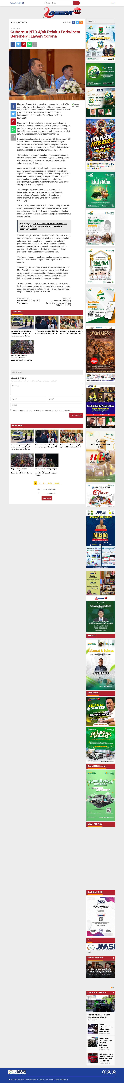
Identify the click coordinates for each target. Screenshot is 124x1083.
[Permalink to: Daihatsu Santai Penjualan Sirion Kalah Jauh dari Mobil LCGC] (93, 1058)
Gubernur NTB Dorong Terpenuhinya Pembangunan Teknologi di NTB (58, 301)
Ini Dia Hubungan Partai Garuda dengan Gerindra (101, 970)
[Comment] (34, 44)
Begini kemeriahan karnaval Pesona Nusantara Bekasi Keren (21, 358)
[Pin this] (23, 44)
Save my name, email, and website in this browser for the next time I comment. (43, 410)
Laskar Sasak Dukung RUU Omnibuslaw (28, 300)
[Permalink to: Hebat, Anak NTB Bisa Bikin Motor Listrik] (100, 1004)
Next (57, 483)
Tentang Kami (19, 1079)
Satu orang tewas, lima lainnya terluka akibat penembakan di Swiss (21, 333)
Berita (24, 40)
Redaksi (64, 1079)
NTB (28, 40)
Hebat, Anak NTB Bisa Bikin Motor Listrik (99, 1016)
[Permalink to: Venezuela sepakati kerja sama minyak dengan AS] (46, 322)
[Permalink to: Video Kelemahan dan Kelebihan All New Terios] (93, 1028)
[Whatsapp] (29, 44)
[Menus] (113, 3)
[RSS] (81, 22)
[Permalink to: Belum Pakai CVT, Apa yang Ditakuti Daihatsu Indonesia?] (93, 1042)
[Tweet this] (18, 44)
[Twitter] (77, 22)
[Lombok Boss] (62, 12)
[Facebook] (74, 22)
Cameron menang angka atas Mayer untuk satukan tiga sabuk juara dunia (46, 472)
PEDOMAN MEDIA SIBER (49, 1079)
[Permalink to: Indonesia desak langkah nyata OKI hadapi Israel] (71, 322)
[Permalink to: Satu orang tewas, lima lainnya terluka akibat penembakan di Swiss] (22, 322)
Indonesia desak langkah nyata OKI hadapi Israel (71, 446)
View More (47, 498)
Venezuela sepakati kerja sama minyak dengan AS (46, 446)
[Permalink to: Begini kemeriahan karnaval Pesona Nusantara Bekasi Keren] (22, 347)
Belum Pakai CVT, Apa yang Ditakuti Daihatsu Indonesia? (105, 1042)
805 (50, 483)
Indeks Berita (32, 1079)
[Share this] (13, 44)
